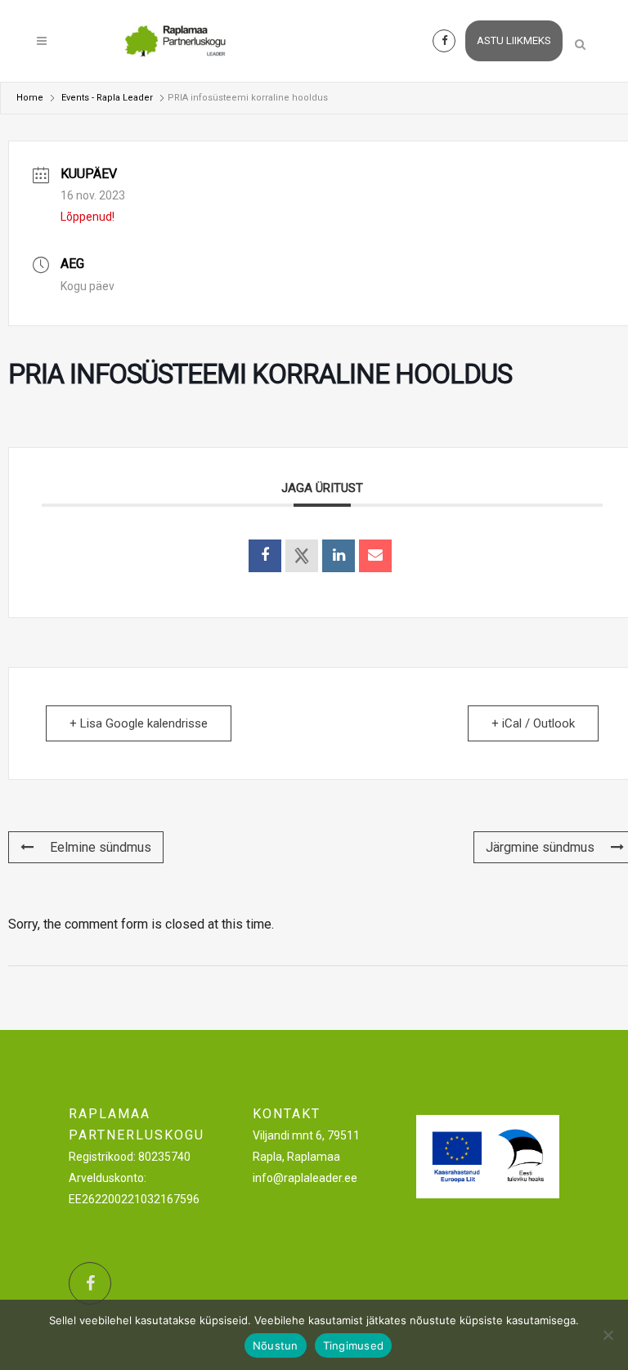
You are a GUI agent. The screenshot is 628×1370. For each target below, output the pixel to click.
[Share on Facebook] (265, 555)
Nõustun (275, 1345)
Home (29, 97)
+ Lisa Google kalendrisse (139, 723)
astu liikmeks (514, 40)
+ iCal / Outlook (533, 723)
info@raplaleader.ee (305, 1177)
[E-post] (375, 555)
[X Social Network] (301, 555)
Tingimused (353, 1345)
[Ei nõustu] (607, 1335)
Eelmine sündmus (100, 847)
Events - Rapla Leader (107, 97)
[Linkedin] (338, 555)
